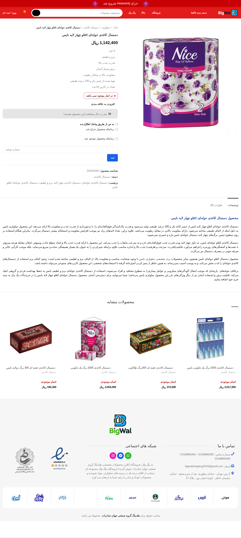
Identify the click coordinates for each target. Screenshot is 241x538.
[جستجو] (36, 13)
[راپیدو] (85, 494)
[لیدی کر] (178, 498)
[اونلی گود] (39, 498)
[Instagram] (113, 455)
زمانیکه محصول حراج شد (100, 129)
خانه (115, 27)
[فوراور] (132, 498)
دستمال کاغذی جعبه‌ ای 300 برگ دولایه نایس (30, 367)
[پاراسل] (62, 498)
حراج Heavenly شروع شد (120, 3)
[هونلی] (225, 498)
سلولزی (105, 27)
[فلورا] (108, 498)
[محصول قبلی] (11, 27)
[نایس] (201, 498)
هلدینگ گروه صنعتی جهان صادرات (121, 515)
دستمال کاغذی (90, 27)
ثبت (112, 157)
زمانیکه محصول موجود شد (99, 138)
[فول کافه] (155, 498)
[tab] (233, 203)
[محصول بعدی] (4, 27)
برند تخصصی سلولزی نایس (154, 258)
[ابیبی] (16, 498)
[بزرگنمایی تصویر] (231, 133)
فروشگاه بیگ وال (20, 275)
